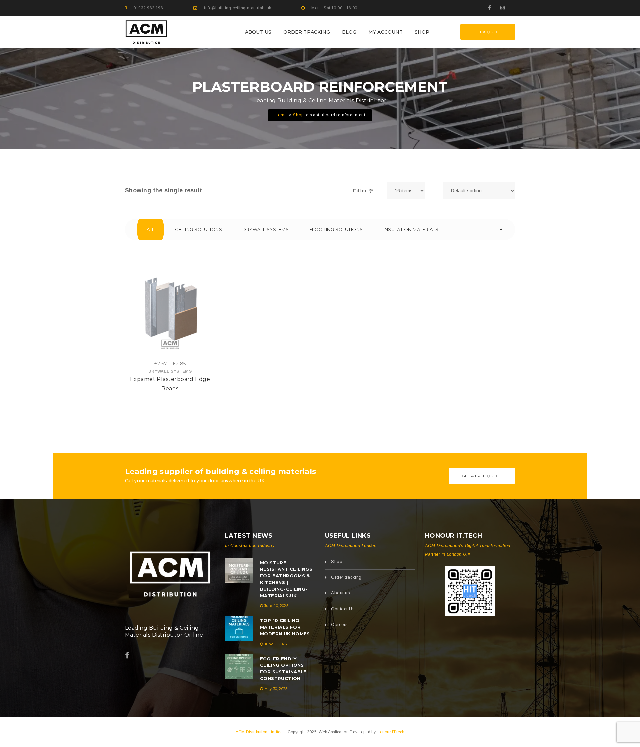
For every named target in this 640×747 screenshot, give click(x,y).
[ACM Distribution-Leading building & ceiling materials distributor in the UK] (146, 31)
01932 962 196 (148, 8)
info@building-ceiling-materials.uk (237, 8)
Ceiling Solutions (198, 229)
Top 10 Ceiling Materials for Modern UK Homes (285, 627)
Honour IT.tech (390, 732)
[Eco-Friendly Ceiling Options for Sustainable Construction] (239, 666)
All (151, 229)
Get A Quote (487, 31)
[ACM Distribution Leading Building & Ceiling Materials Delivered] (170, 572)
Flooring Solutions (336, 229)
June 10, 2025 (276, 605)
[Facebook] (489, 8)
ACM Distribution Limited (260, 732)
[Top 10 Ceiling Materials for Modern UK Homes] (239, 628)
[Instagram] (502, 8)
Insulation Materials (410, 229)
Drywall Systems (265, 229)
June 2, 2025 (275, 644)
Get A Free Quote (482, 475)
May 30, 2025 (276, 688)
